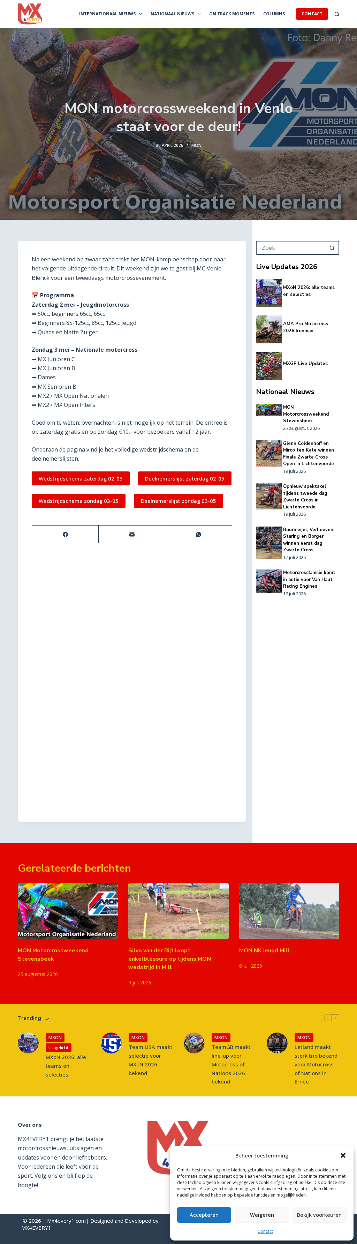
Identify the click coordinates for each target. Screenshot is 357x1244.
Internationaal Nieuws (107, 14)
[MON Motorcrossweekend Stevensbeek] (269, 410)
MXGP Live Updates (305, 363)
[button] (343, 1155)
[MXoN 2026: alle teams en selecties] (269, 293)
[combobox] (291, 248)
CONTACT (312, 14)
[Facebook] (65, 534)
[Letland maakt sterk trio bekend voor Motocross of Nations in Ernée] (277, 1043)
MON (196, 145)
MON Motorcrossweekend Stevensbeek (306, 414)
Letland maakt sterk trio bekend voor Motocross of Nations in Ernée (316, 1064)
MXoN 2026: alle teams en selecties (309, 291)
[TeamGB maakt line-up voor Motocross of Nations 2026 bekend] (194, 1043)
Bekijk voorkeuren (319, 1214)
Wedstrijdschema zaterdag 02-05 (81, 478)
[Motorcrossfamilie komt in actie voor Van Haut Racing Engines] (269, 581)
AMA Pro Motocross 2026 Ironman (305, 327)
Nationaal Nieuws (172, 14)
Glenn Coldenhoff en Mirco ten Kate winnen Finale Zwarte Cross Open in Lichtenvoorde (308, 453)
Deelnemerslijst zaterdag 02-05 (185, 478)
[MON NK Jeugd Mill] (289, 911)
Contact (265, 1231)
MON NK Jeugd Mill (264, 950)
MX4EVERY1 (36, 1227)
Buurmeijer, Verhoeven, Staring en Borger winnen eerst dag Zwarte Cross (308, 540)
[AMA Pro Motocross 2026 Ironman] (269, 329)
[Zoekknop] (332, 247)
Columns (274, 14)
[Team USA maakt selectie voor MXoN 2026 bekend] (111, 1043)
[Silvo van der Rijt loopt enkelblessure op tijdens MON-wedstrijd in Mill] (178, 911)
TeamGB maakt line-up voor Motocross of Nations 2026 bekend (231, 1064)
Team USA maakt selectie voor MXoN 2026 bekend (151, 1059)
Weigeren (262, 1214)
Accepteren (204, 1214)
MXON (55, 1037)
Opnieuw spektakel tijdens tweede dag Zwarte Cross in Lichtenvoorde (305, 496)
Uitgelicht (58, 1047)
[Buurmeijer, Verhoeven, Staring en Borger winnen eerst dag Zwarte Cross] (269, 543)
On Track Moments (232, 14)
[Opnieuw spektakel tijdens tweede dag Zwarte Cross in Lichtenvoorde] (269, 496)
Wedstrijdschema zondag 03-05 (79, 500)
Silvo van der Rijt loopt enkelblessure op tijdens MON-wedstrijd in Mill (170, 959)
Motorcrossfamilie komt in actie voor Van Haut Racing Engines (309, 579)
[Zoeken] (337, 14)
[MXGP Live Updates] (269, 366)
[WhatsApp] (198, 534)
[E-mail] (132, 534)
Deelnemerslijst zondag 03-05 (178, 500)
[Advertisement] (297, 709)
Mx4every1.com (66, 1220)
